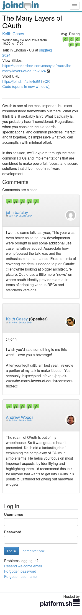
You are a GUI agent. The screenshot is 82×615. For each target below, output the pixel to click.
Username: (13, 514)
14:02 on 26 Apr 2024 (20, 420)
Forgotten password (20, 571)
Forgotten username (20, 576)
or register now (33, 551)
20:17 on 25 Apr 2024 (20, 215)
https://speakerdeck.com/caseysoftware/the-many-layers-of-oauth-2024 (37, 68)
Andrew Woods (19, 417)
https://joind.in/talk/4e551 (22, 81)
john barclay (17, 212)
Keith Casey (13, 33)
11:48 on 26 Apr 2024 (20, 322)
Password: (13, 531)
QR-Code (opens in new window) (26, 84)
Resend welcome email (23, 566)
